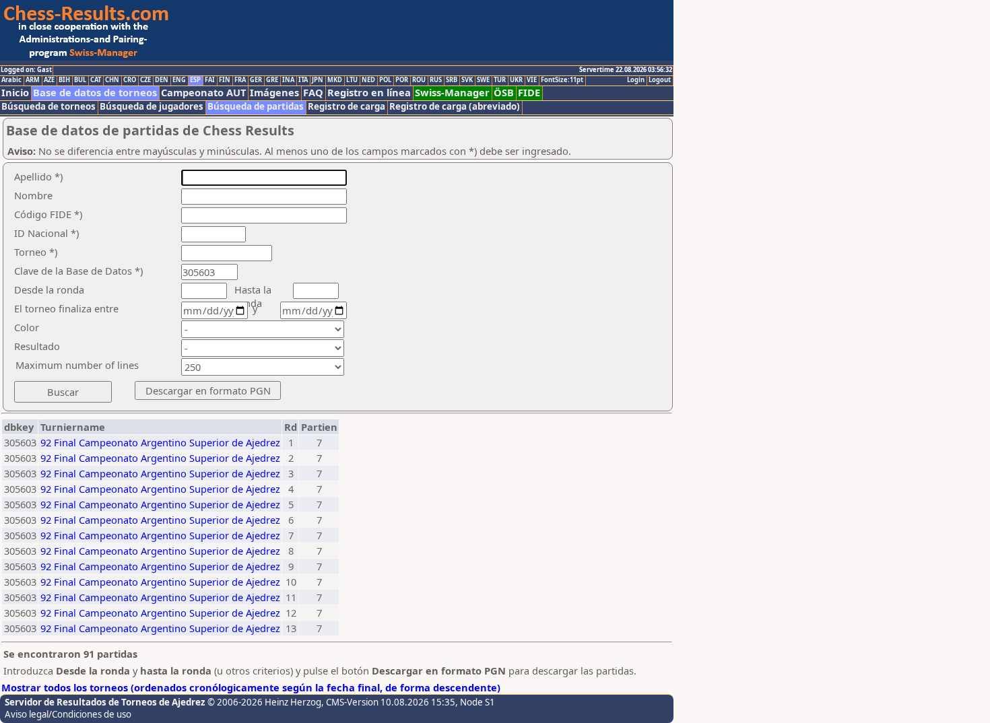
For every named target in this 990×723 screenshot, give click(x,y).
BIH (64, 80)
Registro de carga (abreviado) (454, 106)
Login (636, 80)
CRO (129, 80)
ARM (33, 80)
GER (256, 80)
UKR (516, 80)
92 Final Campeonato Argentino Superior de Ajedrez (160, 442)
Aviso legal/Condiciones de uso (68, 714)
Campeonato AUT (203, 92)
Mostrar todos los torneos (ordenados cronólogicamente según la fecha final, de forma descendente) (250, 687)
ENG (179, 80)
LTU (352, 80)
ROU (419, 80)
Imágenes (274, 92)
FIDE (529, 92)
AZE (49, 80)
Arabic (11, 80)
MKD (334, 80)
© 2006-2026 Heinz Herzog (264, 702)
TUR (500, 80)
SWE (483, 80)
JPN (317, 80)
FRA (240, 80)
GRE (272, 80)
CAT (95, 80)
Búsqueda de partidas (255, 106)
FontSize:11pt (562, 80)
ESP (195, 80)
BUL (80, 80)
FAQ (313, 92)
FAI (210, 80)
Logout (660, 80)
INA (288, 80)
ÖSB (504, 92)
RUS (436, 80)
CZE (145, 80)
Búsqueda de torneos (48, 106)
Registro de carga (346, 106)
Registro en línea (369, 92)
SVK (467, 80)
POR (401, 80)
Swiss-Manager (452, 92)
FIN (224, 80)
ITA (303, 80)
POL (385, 80)
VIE (532, 80)
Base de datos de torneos (95, 92)
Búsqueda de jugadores (151, 106)
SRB (451, 80)
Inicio (15, 92)
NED (368, 80)
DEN (161, 80)
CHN (112, 80)
